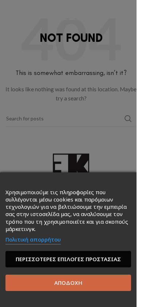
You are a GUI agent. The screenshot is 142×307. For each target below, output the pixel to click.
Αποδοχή (68, 282)
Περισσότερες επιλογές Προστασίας (68, 259)
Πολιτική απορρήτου (33, 239)
